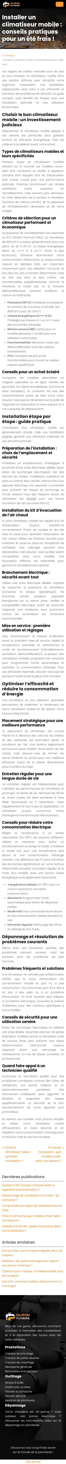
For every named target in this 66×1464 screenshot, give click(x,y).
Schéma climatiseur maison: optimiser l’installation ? (18, 1154)
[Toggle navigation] (59, 4)
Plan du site (33, 1462)
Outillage (10, 55)
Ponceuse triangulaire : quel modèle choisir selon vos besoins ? (48, 1154)
